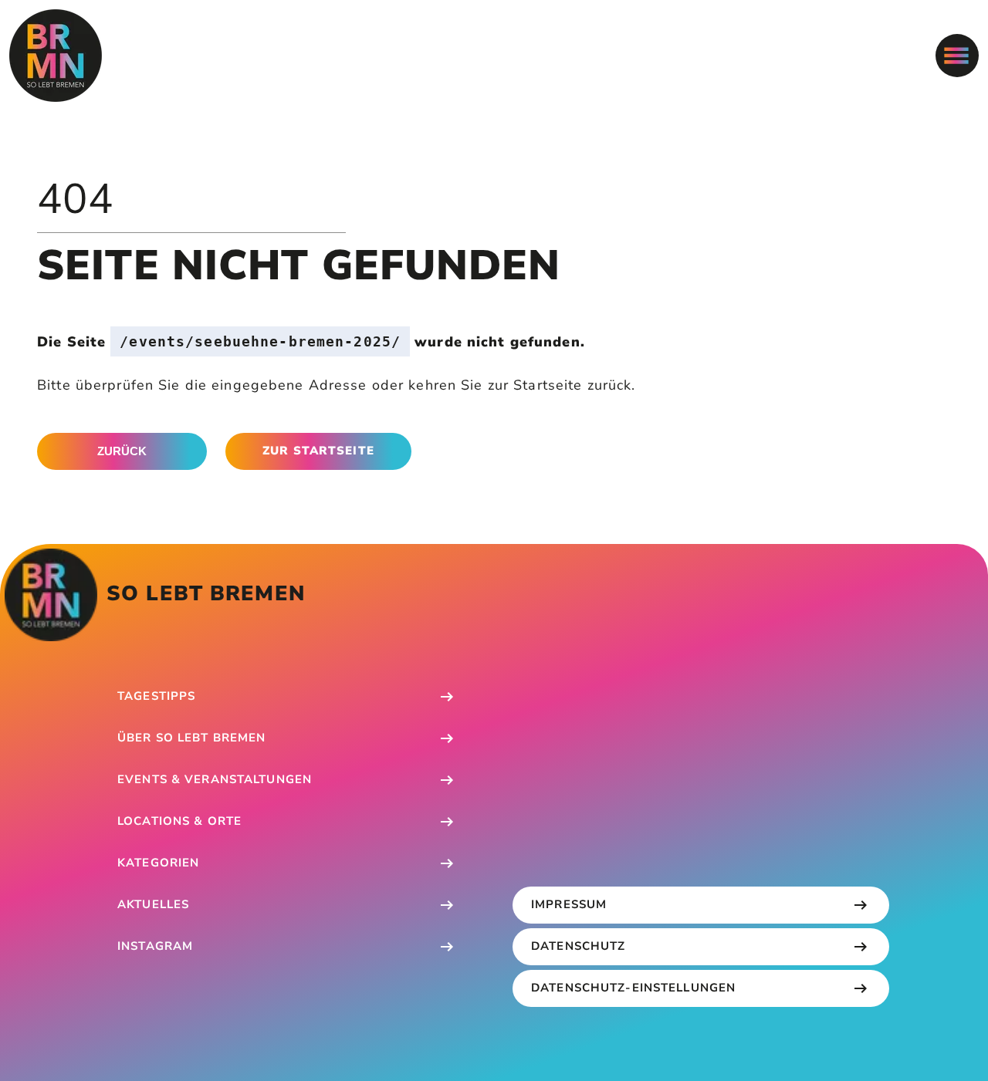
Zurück (122, 451)
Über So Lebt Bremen (191, 737)
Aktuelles (153, 904)
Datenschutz (578, 946)
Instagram (155, 946)
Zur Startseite (318, 450)
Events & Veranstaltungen (214, 779)
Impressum (569, 904)
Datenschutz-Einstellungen (633, 987)
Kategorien (158, 862)
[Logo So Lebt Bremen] (55, 55)
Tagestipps (156, 696)
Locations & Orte (179, 821)
